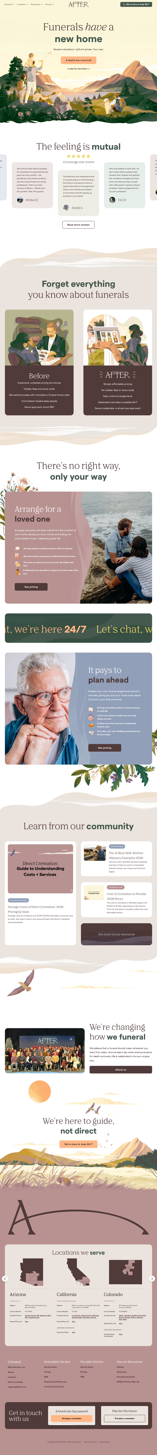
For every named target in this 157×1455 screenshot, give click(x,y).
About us (120, 1069)
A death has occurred (78, 60)
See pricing (31, 587)
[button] (9, 4)
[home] (78, 4)
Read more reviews (78, 224)
